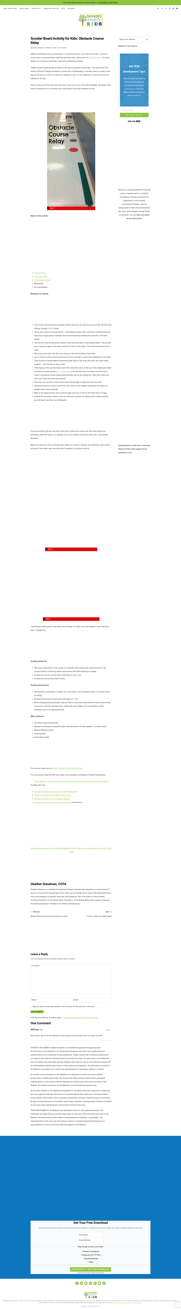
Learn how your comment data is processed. (80, 1018)
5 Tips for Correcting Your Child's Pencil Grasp (52, 795)
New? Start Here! (10, 8)
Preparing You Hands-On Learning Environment (52, 802)
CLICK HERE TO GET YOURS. (108, 2)
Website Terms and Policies (90, 1306)
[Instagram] (169, 8)
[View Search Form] (158, 8)
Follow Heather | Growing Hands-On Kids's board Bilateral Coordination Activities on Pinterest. (71, 781)
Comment (36, 966)
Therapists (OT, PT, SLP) (91, 1255)
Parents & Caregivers (91, 1251)
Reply (108, 1030)
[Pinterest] (173, 8)
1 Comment (63, 48)
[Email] (162, 8)
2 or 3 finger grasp (63, 371)
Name (34, 1000)
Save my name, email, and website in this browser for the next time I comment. (64, 1006)
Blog (63, 8)
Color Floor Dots (40, 276)
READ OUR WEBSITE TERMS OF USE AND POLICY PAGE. (127, 1302)
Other (91, 1262)
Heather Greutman (38, 48)
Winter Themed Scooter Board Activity (67, 768)
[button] (90, 1255)
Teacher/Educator (91, 1258)
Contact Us (36, 8)
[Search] (147, 39)
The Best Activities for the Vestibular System (51, 799)
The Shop (71, 8)
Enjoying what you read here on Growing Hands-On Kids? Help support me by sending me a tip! (134, 449)
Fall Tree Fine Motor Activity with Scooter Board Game (55, 792)
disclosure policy (95, 57)
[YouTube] (177, 8)
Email (76, 1000)
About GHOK (24, 8)
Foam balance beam (42, 280)
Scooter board (39, 273)
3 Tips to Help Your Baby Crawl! (99, 914)
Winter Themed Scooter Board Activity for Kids (49, 914)
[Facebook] (166, 8)
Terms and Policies (51, 8)
